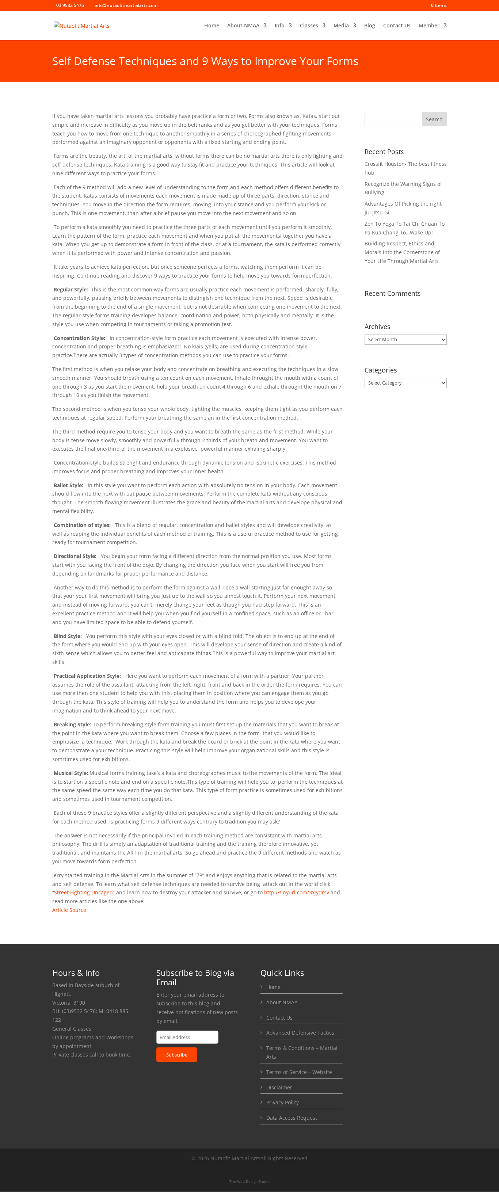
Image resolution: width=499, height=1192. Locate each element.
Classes (309, 26)
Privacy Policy (282, 1102)
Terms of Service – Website (299, 1072)
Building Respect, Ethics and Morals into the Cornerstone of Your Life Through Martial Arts (402, 252)
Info (280, 26)
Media (341, 26)
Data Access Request (291, 1117)
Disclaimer (279, 1087)
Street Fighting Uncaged (83, 892)
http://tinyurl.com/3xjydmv (296, 892)
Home (211, 26)
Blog (369, 26)
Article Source (69, 909)
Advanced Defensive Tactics (300, 1032)
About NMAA (243, 26)
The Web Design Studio (249, 1181)
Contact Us (397, 26)
